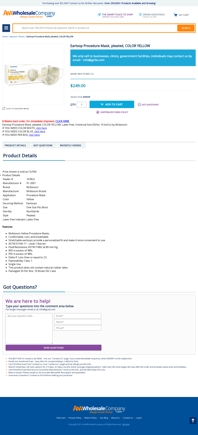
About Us (115, 417)
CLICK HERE (62, 121)
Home (5, 36)
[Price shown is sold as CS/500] (99, 172)
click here (41, 128)
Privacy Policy (75, 417)
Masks (22, 36)
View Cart (60, 417)
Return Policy (90, 417)
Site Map (126, 424)
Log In (139, 417)
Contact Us (128, 417)
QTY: (73, 104)
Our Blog (104, 417)
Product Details (11, 175)
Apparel (13, 36)
